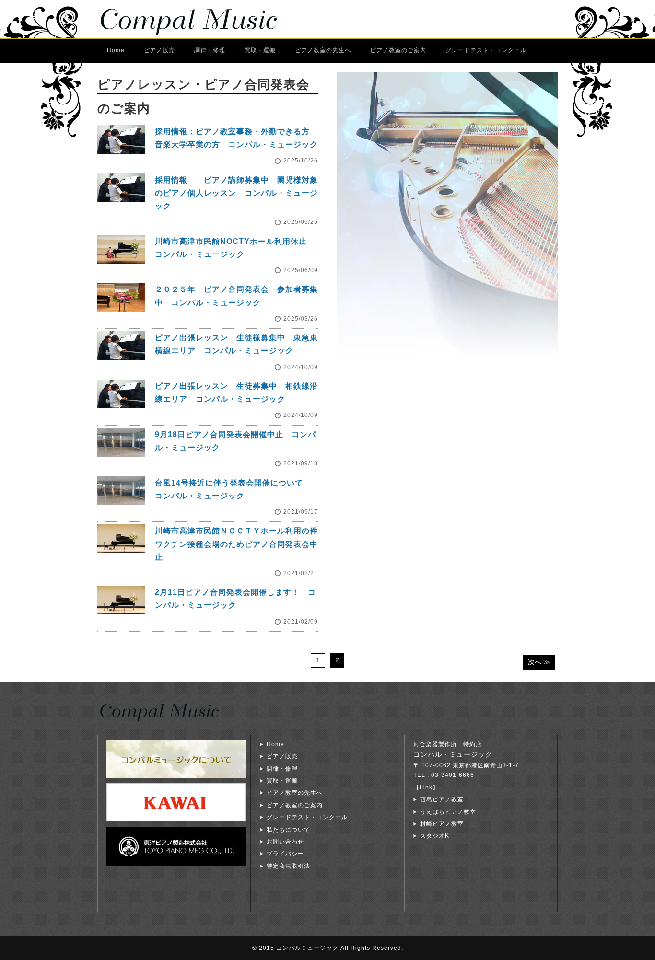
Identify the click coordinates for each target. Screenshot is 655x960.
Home (116, 50)
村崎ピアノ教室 (442, 824)
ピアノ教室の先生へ (323, 50)
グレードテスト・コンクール (485, 50)
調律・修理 (209, 50)
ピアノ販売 (159, 50)
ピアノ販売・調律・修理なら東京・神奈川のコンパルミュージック (198, 19)
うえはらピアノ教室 (448, 812)
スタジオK (434, 836)
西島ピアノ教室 (442, 799)
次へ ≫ (539, 662)
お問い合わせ (285, 841)
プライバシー (285, 853)
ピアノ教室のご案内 (398, 50)
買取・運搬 (260, 50)
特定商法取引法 (288, 866)
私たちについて (288, 829)
